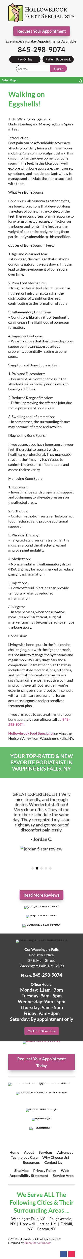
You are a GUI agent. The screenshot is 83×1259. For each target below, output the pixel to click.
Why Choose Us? (55, 1157)
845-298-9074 (41, 49)
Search (58, 68)
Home (14, 1152)
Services (46, 1152)
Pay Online (25, 59)
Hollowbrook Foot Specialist (31, 733)
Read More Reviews (41, 895)
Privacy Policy (44, 1170)
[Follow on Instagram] (71, 1254)
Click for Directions (42, 1031)
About (29, 1152)
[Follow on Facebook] (63, 1254)
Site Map (21, 1170)
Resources (31, 1162)
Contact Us (53, 1162)
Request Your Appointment (41, 31)
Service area (63, 1175)
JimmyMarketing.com (37, 1242)
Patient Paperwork (58, 59)
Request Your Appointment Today (41, 1062)
